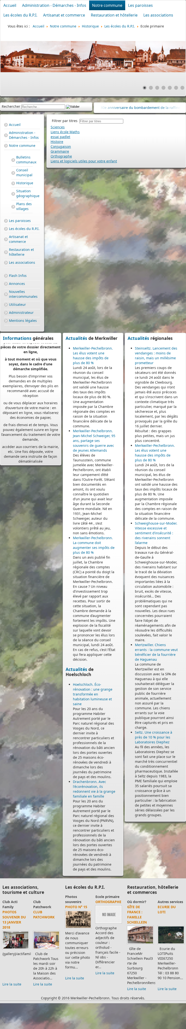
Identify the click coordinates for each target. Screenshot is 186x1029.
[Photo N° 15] (78, 928)
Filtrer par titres (65, 120)
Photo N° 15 (76, 907)
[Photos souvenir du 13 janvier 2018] (15, 949)
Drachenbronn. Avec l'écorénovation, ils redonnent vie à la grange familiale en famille (94, 789)
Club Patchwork (43, 914)
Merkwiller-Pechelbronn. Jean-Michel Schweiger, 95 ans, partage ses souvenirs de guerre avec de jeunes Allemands (94, 441)
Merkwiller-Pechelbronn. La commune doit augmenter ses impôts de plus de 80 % (94, 545)
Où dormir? (136, 901)
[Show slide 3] (157, 88)
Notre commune (107, 5)
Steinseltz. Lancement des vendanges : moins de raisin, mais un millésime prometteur (156, 355)
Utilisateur (17, 304)
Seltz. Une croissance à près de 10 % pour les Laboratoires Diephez (153, 737)
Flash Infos (18, 275)
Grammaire (60, 151)
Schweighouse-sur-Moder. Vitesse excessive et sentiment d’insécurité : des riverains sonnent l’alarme (156, 533)
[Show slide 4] (163, 88)
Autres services (170, 901)
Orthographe (61, 156)
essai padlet (60, 136)
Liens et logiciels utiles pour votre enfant (84, 161)
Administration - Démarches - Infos (54, 5)
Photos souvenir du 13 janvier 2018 (13, 920)
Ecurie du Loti (167, 909)
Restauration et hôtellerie (114, 15)
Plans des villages (24, 206)
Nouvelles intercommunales (23, 294)
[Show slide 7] (182, 88)
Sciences (58, 127)
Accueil (9, 5)
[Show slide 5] (170, 88)
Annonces (17, 283)
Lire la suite (11, 984)
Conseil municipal (24, 172)
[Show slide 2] (151, 88)
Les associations (158, 15)
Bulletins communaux (24, 159)
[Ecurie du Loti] (171, 943)
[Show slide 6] (176, 88)
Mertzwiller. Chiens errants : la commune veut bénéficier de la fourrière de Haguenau (156, 652)
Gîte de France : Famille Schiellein (137, 914)
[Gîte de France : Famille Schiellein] (140, 943)
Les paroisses (140, 5)
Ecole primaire (107, 896)
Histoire (57, 141)
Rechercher (11, 106)
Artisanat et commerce (64, 15)
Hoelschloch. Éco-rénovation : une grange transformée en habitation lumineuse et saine (92, 694)
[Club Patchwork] (46, 949)
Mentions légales (23, 320)
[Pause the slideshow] (171, 57)
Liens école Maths (65, 132)
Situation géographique (24, 193)
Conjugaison (61, 146)
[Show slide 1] (145, 88)
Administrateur (21, 312)
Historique (24, 183)
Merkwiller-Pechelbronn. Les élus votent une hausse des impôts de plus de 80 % (93, 355)
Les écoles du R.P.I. (20, 15)
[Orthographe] (108, 923)
